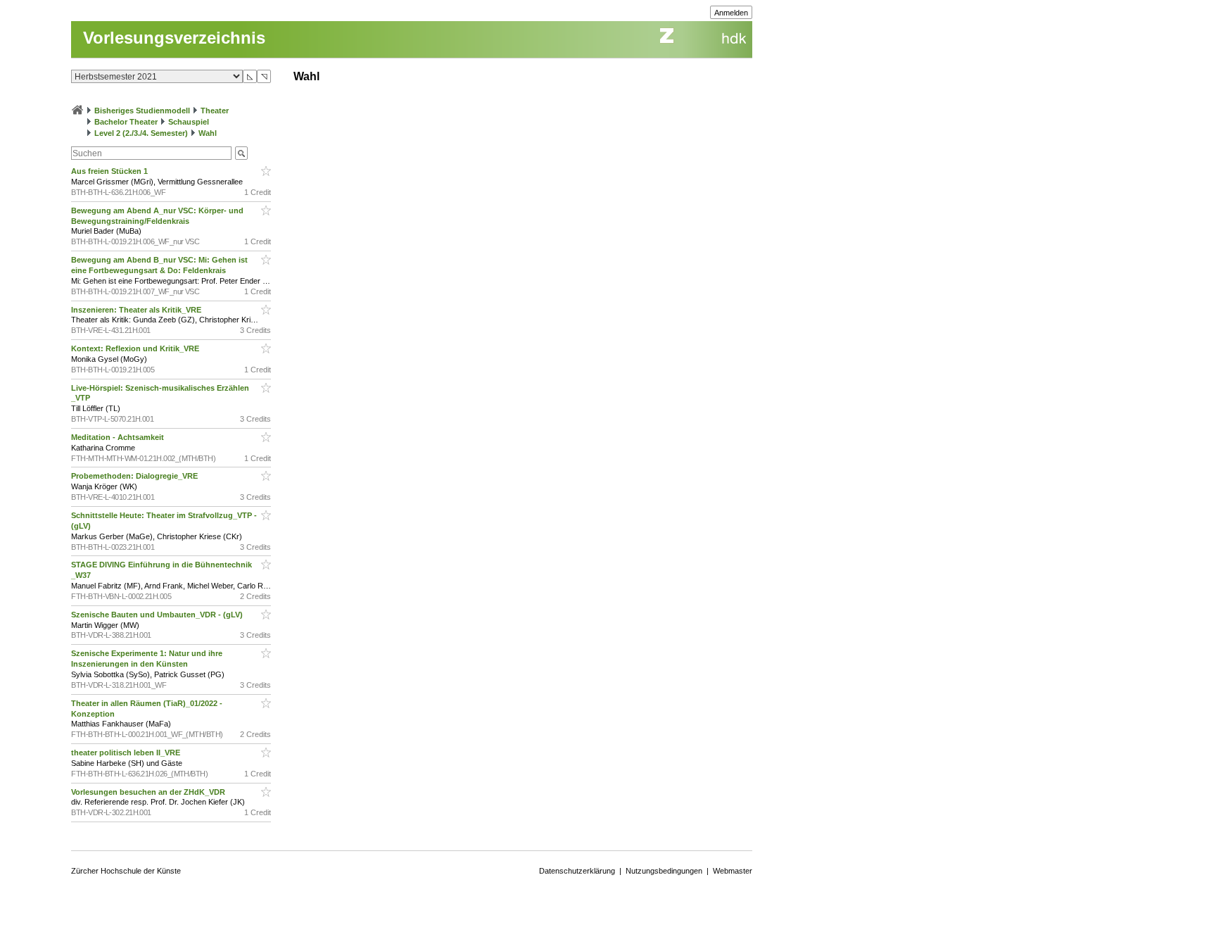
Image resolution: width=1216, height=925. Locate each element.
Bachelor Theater (126, 122)
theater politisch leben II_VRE (126, 752)
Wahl (207, 133)
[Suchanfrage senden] (241, 153)
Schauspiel (188, 122)
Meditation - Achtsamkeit (118, 437)
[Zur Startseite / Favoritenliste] (77, 110)
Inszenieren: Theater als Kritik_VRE (137, 310)
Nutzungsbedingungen (664, 871)
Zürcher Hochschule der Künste (126, 871)
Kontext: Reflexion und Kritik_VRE (136, 348)
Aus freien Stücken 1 (110, 171)
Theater (215, 110)
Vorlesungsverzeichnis (174, 37)
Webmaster (732, 871)
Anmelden (731, 12)
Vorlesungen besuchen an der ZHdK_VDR (149, 792)
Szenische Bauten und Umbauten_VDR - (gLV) (158, 614)
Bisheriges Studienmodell (142, 110)
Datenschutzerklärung (577, 871)
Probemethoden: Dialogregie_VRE (135, 476)
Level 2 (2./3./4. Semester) (141, 133)
